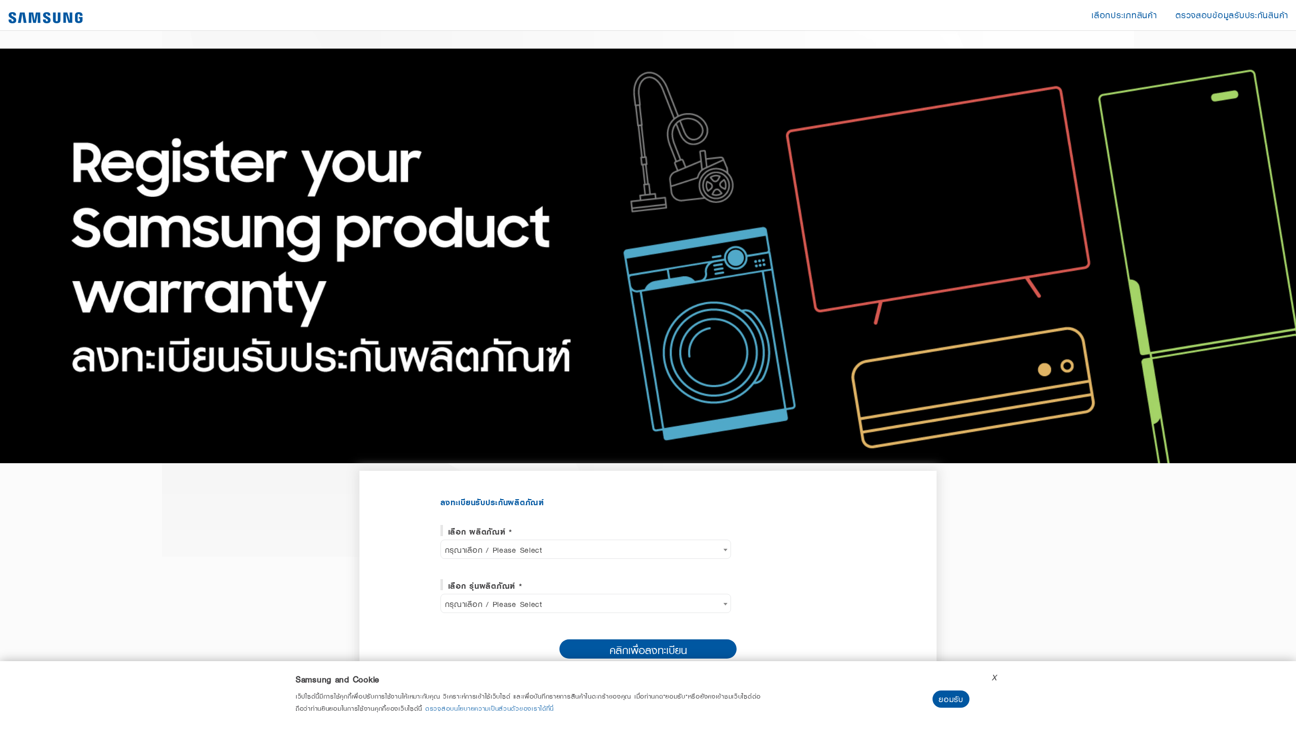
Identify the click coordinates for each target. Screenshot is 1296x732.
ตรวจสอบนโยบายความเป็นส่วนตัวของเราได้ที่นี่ (489, 708)
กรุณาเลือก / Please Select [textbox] (494, 550)
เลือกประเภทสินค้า (1124, 15)
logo (46, 17)
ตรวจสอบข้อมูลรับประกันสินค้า (1232, 15)
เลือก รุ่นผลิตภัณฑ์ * (485, 585)
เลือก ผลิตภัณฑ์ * (480, 531)
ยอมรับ (951, 699)
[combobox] (586, 549)
